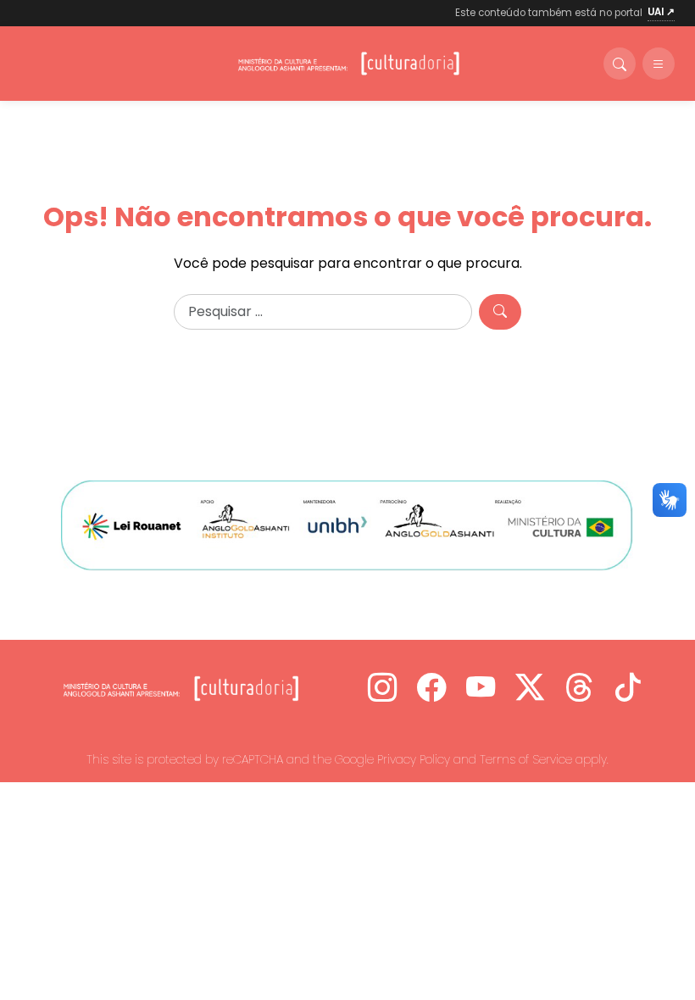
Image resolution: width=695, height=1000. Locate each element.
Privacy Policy (413, 759)
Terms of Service (526, 759)
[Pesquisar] (500, 312)
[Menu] (658, 63)
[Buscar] (619, 63)
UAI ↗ (661, 12)
